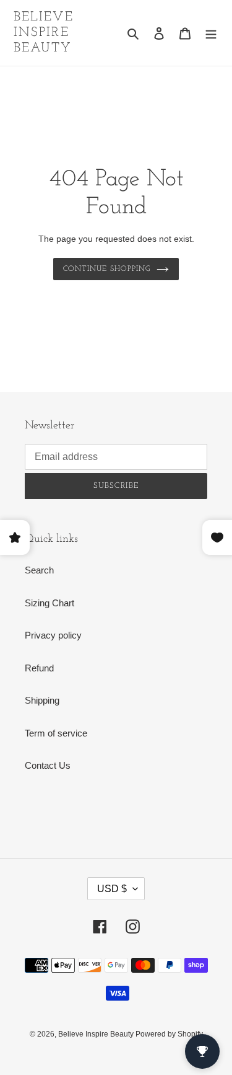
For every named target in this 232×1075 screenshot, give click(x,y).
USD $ (112, 888)
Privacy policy (53, 635)
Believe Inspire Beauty (44, 33)
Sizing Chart (49, 603)
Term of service (56, 733)
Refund (39, 668)
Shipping (42, 700)
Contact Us (48, 765)
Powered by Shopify (169, 1034)
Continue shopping (106, 269)
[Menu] (211, 33)
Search (39, 570)
